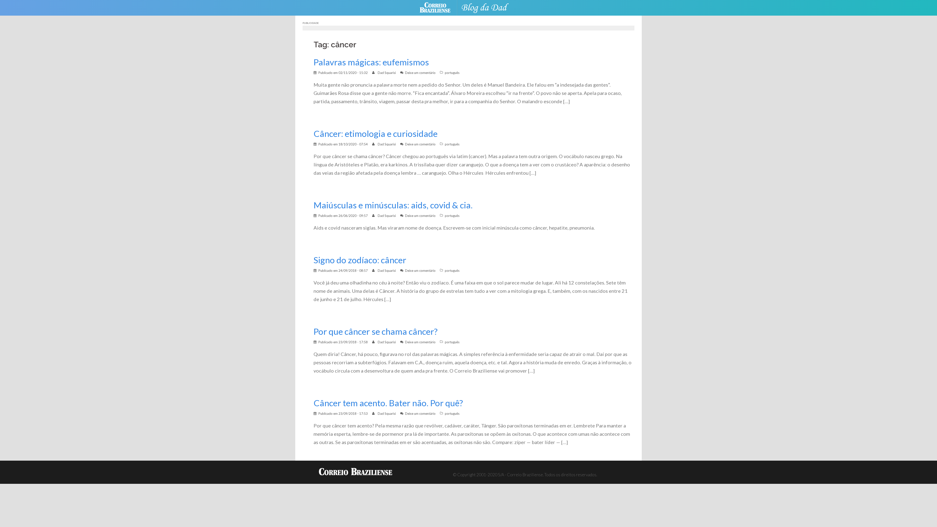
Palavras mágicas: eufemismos (371, 62)
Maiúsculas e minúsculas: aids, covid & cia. (393, 205)
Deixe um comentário (420, 73)
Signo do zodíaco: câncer (360, 260)
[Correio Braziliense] (439, 7)
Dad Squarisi (387, 73)
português (452, 73)
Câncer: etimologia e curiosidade (376, 133)
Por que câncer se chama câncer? (376, 331)
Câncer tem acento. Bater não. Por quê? (388, 403)
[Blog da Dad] (488, 7)
